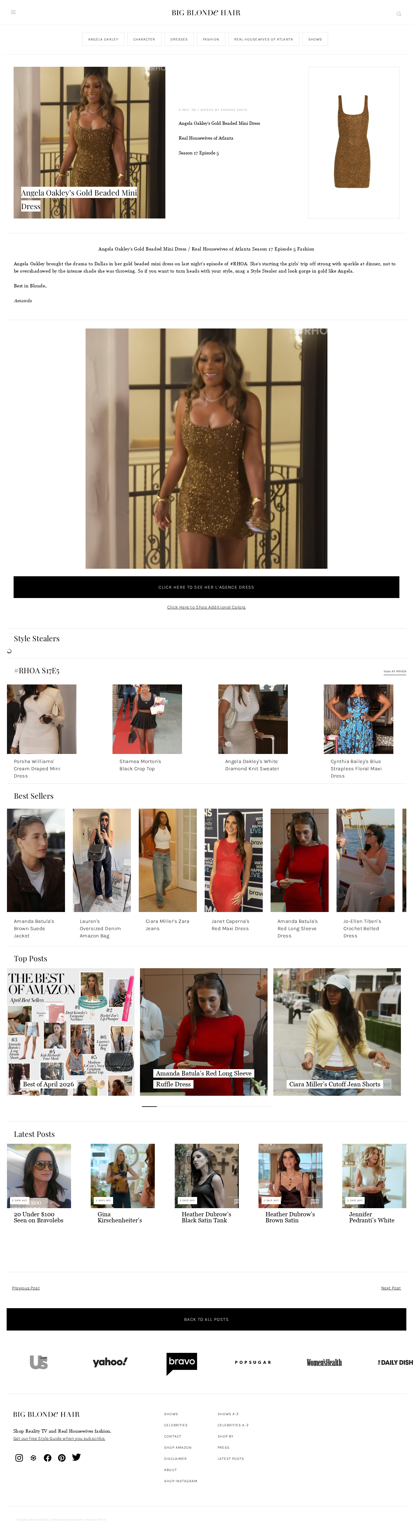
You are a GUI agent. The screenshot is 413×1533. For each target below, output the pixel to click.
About (170, 1470)
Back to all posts (206, 1319)
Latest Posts (231, 1459)
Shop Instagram (180, 1481)
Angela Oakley (103, 39)
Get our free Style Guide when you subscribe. (59, 1438)
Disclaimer (175, 1459)
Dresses (179, 39)
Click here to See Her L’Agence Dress (206, 587)
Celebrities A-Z (233, 1425)
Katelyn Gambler (71, 1520)
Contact (172, 1436)
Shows (315, 39)
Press (223, 1447)
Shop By (226, 1436)
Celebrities (176, 1425)
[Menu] (13, 12)
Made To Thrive (96, 1520)
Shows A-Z (228, 1414)
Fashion (211, 39)
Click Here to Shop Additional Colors (206, 607)
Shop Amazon (178, 1447)
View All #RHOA (395, 671)
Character (144, 39)
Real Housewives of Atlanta (263, 39)
